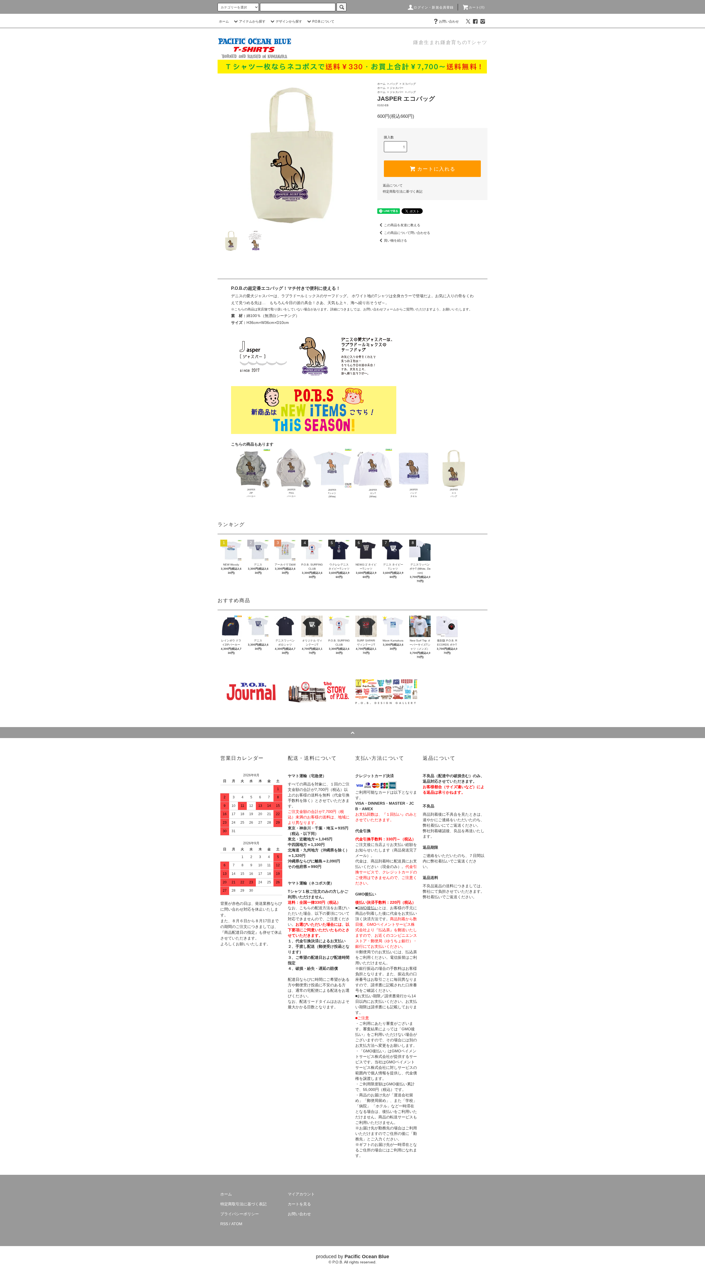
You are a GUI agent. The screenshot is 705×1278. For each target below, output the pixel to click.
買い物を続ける (395, 240)
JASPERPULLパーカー (291, 493)
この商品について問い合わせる (407, 233)
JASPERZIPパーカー (251, 493)
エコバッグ (409, 83)
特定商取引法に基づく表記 (402, 191)
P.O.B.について (323, 21)
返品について (393, 185)
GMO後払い (367, 908)
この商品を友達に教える (402, 225)
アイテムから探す (252, 21)
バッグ (394, 83)
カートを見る (299, 1204)
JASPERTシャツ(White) (332, 493)
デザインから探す (289, 21)
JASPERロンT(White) (373, 493)
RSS (224, 1224)
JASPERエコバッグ (454, 493)
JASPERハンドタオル (414, 493)
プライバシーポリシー (239, 1214)
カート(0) (477, 7)
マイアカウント (301, 1194)
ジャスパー (396, 87)
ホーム (224, 21)
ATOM (236, 1224)
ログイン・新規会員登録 (434, 7)
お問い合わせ (449, 21)
